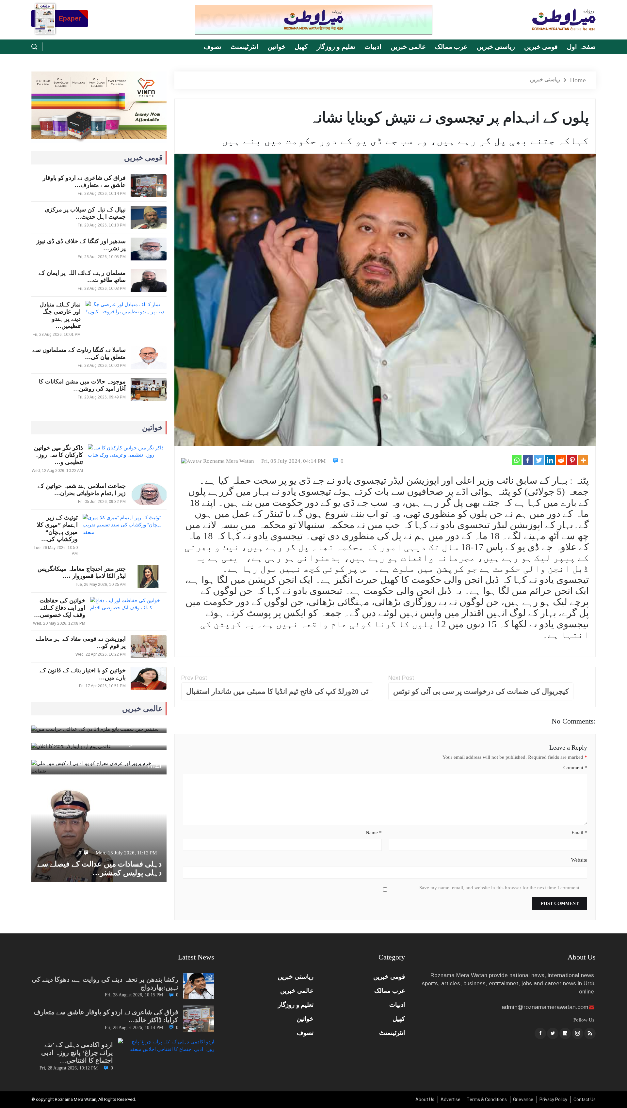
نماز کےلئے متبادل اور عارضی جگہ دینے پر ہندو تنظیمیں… (60, 315)
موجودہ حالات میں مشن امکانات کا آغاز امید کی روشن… (82, 385)
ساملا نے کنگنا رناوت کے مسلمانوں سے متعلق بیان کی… (79, 353)
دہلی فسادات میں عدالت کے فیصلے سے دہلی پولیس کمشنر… (99, 868)
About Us (424, 1099)
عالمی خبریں (408, 46)
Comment (575, 767)
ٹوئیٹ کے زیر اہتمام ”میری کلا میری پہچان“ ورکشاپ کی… (57, 528)
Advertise (450, 1099)
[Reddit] (561, 460)
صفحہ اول (581, 46)
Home (578, 80)
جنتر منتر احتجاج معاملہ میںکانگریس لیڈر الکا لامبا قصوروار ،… (82, 572)
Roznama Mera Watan (228, 461)
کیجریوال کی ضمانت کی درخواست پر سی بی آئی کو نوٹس (481, 691)
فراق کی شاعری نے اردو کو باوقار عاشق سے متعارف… (84, 181)
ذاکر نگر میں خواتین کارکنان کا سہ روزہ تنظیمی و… (58, 455)
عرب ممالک (451, 46)
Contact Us (584, 1099)
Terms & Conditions (487, 1099)
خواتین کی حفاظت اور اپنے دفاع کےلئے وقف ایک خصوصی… (59, 607)
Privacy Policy (553, 1099)
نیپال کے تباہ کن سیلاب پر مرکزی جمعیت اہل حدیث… (85, 213)
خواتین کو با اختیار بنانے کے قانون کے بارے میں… (83, 674)
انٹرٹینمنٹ (244, 46)
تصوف (212, 46)
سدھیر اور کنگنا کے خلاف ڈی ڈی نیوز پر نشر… (81, 245)
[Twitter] (539, 460)
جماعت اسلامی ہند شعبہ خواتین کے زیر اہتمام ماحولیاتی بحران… (82, 489)
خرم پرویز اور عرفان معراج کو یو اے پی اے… (101, 760)
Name (374, 832)
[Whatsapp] (517, 460)
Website (579, 860)
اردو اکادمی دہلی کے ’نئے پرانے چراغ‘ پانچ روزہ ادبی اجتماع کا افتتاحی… (77, 1052)
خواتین (276, 46)
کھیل (301, 46)
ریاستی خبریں (496, 46)
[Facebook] (528, 460)
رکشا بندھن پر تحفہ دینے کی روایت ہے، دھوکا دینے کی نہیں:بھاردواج (105, 983)
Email (579, 832)
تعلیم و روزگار (336, 46)
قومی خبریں (541, 46)
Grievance (523, 1099)
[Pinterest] (572, 460)
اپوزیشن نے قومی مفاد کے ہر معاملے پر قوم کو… (81, 642)
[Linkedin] (550, 460)
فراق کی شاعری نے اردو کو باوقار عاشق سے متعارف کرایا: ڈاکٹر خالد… (106, 1015)
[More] (583, 460)
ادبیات (372, 46)
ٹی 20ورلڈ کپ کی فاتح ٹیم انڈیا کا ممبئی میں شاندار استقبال (277, 691)
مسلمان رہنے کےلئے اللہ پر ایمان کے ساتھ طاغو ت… (82, 276)
